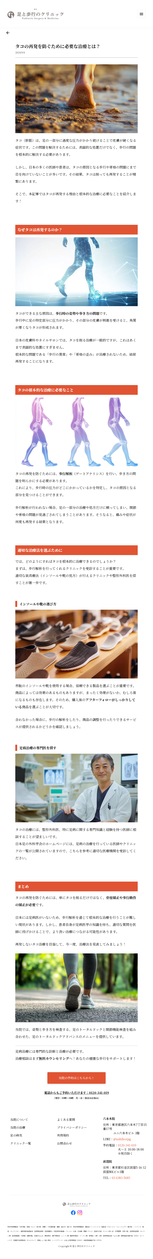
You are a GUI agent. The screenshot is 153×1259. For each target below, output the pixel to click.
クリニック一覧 (20, 1143)
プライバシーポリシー (72, 1127)
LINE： (108, 1139)
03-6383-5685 (121, 1178)
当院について (19, 1119)
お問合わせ (64, 1143)
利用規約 (63, 1135)
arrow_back (8, 32)
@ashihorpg (122, 1139)
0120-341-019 (127, 1145)
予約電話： (110, 1145)
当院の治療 (17, 1127)
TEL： (107, 1178)
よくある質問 (66, 1119)
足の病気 (16, 1135)
